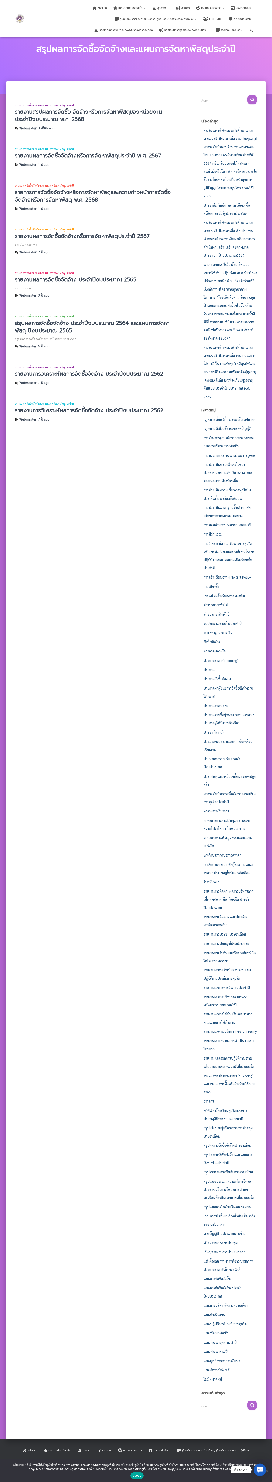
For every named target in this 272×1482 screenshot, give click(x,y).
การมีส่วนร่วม (213, 534)
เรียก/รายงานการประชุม (221, 1242)
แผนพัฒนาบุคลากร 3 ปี (220, 1342)
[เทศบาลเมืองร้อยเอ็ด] (20, 18)
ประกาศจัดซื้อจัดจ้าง (217, 679)
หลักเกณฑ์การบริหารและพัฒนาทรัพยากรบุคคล (126, 30)
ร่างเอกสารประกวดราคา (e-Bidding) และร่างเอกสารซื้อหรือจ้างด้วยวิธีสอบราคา (229, 1083)
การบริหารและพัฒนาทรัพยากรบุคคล (229, 455)
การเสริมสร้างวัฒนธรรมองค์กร (224, 595)
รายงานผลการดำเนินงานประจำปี (227, 987)
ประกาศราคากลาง (216, 705)
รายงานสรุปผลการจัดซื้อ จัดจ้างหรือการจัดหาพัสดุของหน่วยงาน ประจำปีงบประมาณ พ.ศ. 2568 (88, 115)
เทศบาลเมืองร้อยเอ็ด (130, 8)
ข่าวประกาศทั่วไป (216, 605)
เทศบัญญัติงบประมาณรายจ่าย (224, 1233)
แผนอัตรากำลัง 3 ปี (217, 1370)
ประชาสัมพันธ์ (244, 8)
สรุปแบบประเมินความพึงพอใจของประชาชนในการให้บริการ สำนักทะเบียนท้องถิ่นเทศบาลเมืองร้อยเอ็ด (229, 1189)
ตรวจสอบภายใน (215, 651)
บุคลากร (162, 8)
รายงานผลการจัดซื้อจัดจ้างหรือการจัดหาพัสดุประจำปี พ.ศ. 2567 (88, 156)
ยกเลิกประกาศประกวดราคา (222, 855)
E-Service (215, 19)
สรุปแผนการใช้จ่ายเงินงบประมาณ (227, 1207)
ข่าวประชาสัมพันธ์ (217, 614)
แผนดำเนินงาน (214, 1314)
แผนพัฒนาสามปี (216, 1351)
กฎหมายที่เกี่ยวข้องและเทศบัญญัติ (227, 428)
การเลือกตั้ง (211, 586)
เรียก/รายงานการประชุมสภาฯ (224, 1252)
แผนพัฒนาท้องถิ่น (217, 1333)
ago (46, 128)
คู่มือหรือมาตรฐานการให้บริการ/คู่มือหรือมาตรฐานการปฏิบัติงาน (157, 19)
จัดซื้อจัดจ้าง (212, 642)
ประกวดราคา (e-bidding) (221, 660)
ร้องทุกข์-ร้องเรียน (231, 30)
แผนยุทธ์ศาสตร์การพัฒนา (222, 1361)
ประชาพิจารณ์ (214, 732)
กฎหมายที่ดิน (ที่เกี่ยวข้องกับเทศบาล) (229, 419)
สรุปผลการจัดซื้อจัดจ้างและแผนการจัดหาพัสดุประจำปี (44, 105)
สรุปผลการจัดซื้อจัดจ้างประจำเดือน (227, 1145)
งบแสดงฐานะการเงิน (218, 632)
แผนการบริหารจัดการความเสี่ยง (226, 1305)
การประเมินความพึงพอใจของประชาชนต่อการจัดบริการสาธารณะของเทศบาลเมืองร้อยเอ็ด (228, 472)
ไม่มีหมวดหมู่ (213, 1379)
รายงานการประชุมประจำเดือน (225, 934)
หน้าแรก (102, 8)
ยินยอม (137, 1476)
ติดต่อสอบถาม (243, 19)
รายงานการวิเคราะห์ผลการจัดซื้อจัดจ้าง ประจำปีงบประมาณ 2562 (89, 374)
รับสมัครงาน (212, 882)
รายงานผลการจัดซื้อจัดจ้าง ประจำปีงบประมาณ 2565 (75, 280)
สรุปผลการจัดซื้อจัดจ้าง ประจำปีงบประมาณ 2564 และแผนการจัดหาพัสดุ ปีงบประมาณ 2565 (92, 327)
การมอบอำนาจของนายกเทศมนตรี (227, 525)
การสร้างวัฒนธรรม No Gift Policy (227, 577)
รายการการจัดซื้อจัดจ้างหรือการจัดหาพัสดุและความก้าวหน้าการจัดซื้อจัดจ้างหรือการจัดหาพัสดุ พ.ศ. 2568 (93, 196)
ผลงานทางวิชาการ (216, 811)
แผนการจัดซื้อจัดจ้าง (217, 1278)
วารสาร (209, 1101)
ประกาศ (185, 8)
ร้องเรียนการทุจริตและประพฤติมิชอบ (185, 30)
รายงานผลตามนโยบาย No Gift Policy (230, 1031)
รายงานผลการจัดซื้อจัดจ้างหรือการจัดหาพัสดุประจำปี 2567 (82, 236)
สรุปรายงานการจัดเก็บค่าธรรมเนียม (228, 1172)
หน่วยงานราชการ (211, 8)
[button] (144, 8)
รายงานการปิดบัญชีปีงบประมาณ (226, 943)
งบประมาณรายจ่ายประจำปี (223, 623)
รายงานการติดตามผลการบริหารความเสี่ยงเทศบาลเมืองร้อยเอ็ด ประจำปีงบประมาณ (229, 899)
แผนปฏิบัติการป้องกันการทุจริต (225, 1324)
